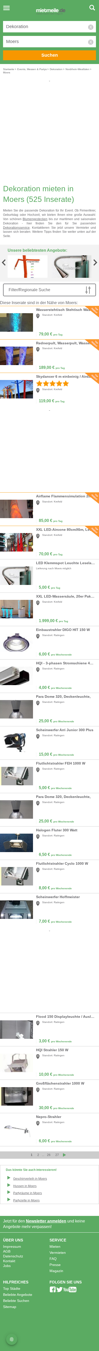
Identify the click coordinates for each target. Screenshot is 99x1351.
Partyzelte (26, 1200)
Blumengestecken (35, 219)
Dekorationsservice (16, 227)
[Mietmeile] (51, 12)
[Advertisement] (49, 131)
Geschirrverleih (30, 1178)
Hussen (25, 1186)
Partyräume (27, 1193)
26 (49, 1155)
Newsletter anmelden (46, 1221)
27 (57, 1155)
